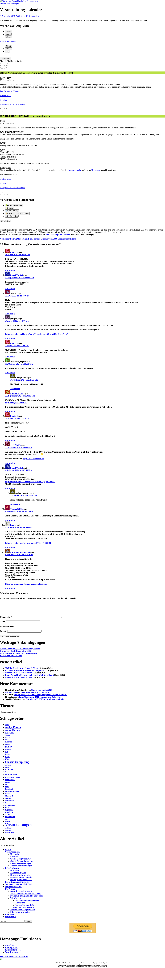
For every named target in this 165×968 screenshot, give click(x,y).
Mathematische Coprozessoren (18, 673)
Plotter (7, 803)
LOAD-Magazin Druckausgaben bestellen (18, 653)
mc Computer (9, 800)
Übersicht (14, 854)
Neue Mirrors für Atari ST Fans (19, 677)
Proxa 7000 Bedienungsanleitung (54, 239)
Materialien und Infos (24, 905)
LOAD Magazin (12, 868)
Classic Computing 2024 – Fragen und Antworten (39, 697)
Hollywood (10, 779)
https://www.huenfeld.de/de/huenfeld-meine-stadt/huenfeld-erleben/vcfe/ (36, 334)
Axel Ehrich (15, 445)
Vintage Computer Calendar (58, 234)
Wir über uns (16, 898)
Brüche (7, 754)
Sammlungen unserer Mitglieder (19, 884)
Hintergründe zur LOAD (21, 880)
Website (3, 631)
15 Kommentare (32, 16)
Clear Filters (5, 59)
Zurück (8, 32)
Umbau (7, 821)
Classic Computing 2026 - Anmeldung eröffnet (20, 649)
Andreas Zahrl (16, 393)
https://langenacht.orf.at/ (16, 402)
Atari (7, 739)
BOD (6, 752)
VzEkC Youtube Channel (11, 656)
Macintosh (9, 796)
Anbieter (8, 735)
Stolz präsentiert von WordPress (14, 956)
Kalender (14, 856)
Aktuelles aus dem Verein (21, 891)
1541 (7, 725)
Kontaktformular (74, 170)
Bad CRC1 (8, 742)
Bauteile (7, 744)
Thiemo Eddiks (16, 509)
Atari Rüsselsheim (16, 239)
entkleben (8, 765)
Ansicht (8, 41)
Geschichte (20, 903)
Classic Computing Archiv (21, 861)
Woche (8, 49)
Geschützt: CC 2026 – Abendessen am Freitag (45, 699)
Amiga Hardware (13, 730)
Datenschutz (10, 917)
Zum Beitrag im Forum (9, 91)
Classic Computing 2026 (41, 690)
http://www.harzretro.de (33, 459)
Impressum (10, 914)
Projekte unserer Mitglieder (17, 882)
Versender (8, 830)
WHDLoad (9, 833)
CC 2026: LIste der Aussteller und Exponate (24, 670)
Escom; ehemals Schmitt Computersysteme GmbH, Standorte (40, 695)
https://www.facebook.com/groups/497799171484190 (28, 543)
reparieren (9, 812)
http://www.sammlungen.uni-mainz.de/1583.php (26, 584)
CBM (7, 759)
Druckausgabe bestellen (20, 875)
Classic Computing (17, 762)
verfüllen (8, 828)
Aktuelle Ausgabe (18, 873)
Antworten (10, 270)
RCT (7, 807)
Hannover (11, 774)
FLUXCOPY (9, 769)
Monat (8, 46)
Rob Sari (14, 252)
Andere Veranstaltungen (21, 866)
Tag (7, 51)
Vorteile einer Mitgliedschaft (22, 910)
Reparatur (9, 810)
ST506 (7, 814)
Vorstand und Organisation (27, 900)
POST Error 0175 (10, 805)
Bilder (8, 746)
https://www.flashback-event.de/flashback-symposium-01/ (30, 481)
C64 (7, 756)
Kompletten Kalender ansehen (12, 104)
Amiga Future (13, 727)
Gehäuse (7, 772)
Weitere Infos (5, 95)
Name (2, 621)
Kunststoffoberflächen (12, 791)
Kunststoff (9, 789)
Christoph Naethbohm (20, 552)
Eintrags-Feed (11, 947)
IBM (7, 787)
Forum (8, 849)
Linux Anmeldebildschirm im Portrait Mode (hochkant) (29, 675)
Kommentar (6, 617)
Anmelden (9, 945)
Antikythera (20, 16)
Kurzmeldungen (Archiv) (21, 877)
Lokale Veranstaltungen (9, 3)
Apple (7, 737)
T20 (6, 819)
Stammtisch (10, 817)
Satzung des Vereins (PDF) (22, 907)
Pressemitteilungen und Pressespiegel (26, 896)
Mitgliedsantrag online (20, 912)
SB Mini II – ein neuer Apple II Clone (21, 668)
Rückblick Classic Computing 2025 (15, 651)
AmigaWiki (9, 733)
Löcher (7, 793)
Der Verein (10, 889)
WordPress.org (11, 952)
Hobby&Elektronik (12, 777)
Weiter (8, 37)
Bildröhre (8, 749)
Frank (13, 525)
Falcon (7, 767)
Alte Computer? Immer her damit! (25, 893)
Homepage (95, 170)
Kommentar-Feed (12, 950)
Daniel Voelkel (16, 275)
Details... (3, 100)
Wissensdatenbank (13, 886)
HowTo (7, 782)
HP (6, 784)
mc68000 (8, 798)
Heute (8, 34)
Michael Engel (11, 692)
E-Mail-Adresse (7, 626)
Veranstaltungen (18, 824)
